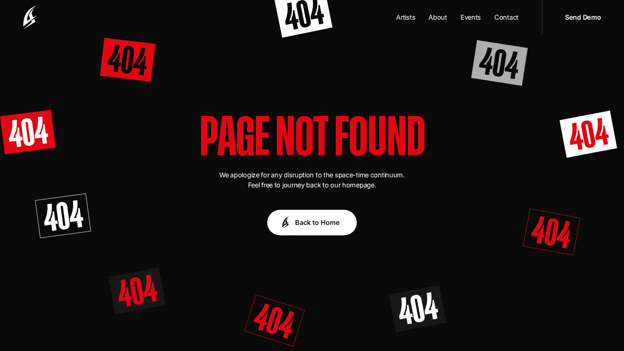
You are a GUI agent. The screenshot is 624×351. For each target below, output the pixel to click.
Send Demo (583, 17)
